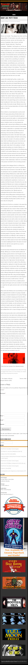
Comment (3, 393)
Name (2, 415)
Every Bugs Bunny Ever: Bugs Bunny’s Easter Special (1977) (13, 471)
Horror (15, 371)
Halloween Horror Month (16, 369)
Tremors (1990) (24, 378)
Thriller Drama (4, 373)
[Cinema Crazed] (13, 10)
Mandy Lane (20, 371)
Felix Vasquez (17, 21)
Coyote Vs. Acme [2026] (6, 468)
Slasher (24, 371)
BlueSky (7, 481)
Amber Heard (9, 371)
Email (2, 420)
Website (2, 424)
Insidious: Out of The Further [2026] (8, 454)
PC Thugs (24, 369)
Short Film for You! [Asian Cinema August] (9, 448)
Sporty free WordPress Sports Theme (9, 661)
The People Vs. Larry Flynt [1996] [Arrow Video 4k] (11, 451)
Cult (13, 371)
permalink (15, 373)
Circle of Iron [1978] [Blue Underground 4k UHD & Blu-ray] (13, 463)
